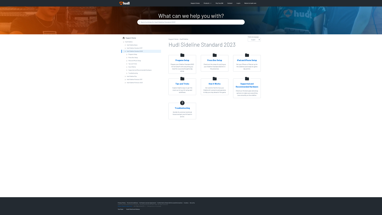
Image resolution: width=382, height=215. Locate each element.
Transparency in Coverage (154, 206)
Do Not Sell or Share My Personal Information (169, 202)
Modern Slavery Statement (125, 206)
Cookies (186, 202)
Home (198, 3)
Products (206, 3)
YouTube (120, 209)
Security (192, 202)
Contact (229, 3)
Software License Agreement (147, 202)
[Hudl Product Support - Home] (124, 3)
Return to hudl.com (250, 3)
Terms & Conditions (132, 202)
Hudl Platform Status (133, 209)
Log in (238, 3)
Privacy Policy (122, 202)
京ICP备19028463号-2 (140, 206)
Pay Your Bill (219, 3)
